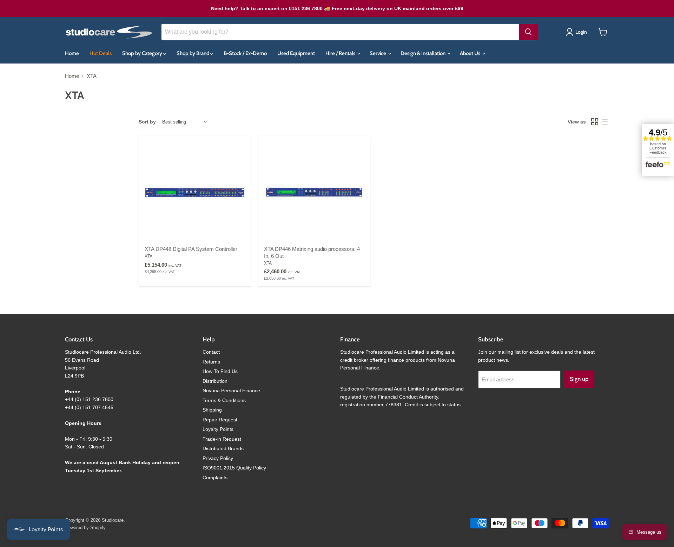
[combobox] (340, 32)
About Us (470, 53)
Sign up (579, 378)
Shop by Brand (193, 53)
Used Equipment (296, 53)
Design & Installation (424, 53)
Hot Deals (101, 53)
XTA (148, 256)
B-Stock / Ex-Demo (245, 53)
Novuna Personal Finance (231, 390)
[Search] (528, 32)
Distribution (215, 381)
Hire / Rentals (340, 53)
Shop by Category (142, 53)
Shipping (212, 410)
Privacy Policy (218, 458)
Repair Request (220, 419)
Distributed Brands (223, 448)
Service (378, 53)
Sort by (147, 122)
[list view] (604, 122)
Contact (211, 352)
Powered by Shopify (85, 527)
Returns (211, 362)
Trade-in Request (222, 439)
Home (72, 53)
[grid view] (595, 122)
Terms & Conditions (224, 400)
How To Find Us (220, 371)
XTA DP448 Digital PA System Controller (191, 249)
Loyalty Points (218, 429)
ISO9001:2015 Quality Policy (234, 468)
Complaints (215, 477)
